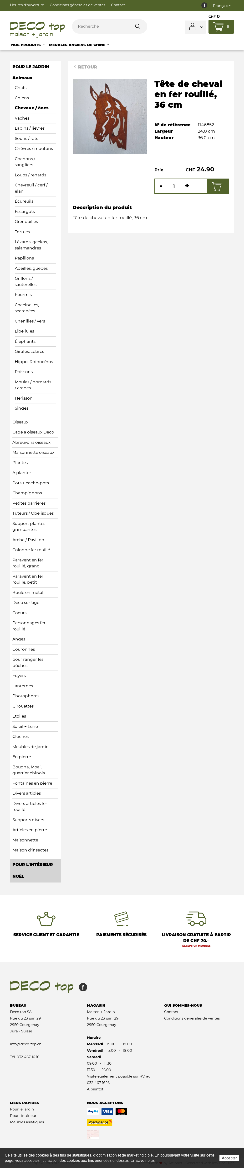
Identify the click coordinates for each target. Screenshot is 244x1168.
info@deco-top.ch (25, 1044)
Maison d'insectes (30, 850)
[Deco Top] (37, 30)
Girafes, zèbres (29, 351)
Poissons (24, 371)
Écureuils (24, 201)
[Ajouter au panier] (218, 186)
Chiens (22, 97)
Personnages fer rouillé (29, 625)
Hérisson (24, 398)
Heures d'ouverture (27, 5)
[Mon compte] (195, 27)
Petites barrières (29, 503)
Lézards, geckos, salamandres (31, 244)
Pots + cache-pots (30, 483)
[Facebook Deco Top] (204, 5)
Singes (21, 408)
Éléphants (25, 341)
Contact (118, 5)
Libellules (24, 331)
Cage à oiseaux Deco (33, 432)
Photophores (25, 695)
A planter (21, 472)
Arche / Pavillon (28, 539)
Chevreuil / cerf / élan (31, 188)
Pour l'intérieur (23, 1115)
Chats (20, 87)
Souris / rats (26, 138)
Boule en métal (27, 592)
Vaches (22, 118)
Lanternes (22, 685)
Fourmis (23, 294)
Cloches (20, 736)
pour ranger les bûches (27, 662)
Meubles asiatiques (27, 1122)
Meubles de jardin (30, 746)
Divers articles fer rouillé (29, 806)
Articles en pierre (29, 829)
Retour (87, 67)
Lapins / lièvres (30, 128)
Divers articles (26, 793)
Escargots (25, 211)
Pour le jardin (22, 1109)
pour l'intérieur (32, 864)
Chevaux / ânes (32, 108)
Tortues (22, 231)
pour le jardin (30, 66)
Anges (18, 639)
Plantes (20, 462)
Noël (18, 876)
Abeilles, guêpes (31, 268)
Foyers (19, 675)
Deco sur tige (25, 602)
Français (220, 5)
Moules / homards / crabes (33, 385)
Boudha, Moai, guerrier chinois (28, 770)
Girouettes (23, 706)
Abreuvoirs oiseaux (31, 442)
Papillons (24, 258)
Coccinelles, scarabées (27, 307)
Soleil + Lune (25, 726)
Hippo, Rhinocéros (34, 361)
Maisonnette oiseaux (33, 452)
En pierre (21, 756)
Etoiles (19, 716)
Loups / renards (30, 175)
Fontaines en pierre (32, 783)
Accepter (229, 1158)
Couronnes (23, 649)
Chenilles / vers (30, 321)
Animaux (22, 77)
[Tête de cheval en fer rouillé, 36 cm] (110, 116)
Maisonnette (25, 840)
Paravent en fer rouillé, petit (27, 579)
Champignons (27, 493)
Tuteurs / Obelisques (33, 513)
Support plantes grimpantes (28, 526)
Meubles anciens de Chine (78, 44)
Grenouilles (26, 221)
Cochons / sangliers (25, 161)
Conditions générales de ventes (77, 5)
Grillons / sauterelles (25, 281)
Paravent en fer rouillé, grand (27, 563)
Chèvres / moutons (34, 148)
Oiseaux (20, 422)
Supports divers (28, 819)
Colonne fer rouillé (31, 549)
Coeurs (19, 612)
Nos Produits (26, 44)
